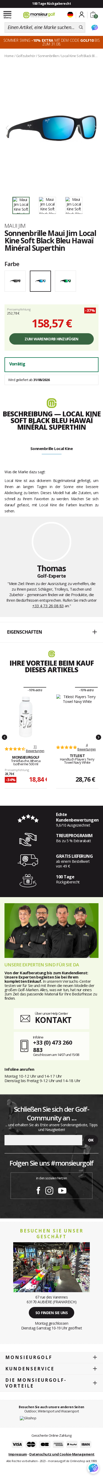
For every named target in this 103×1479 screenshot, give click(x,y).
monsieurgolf (28, 1357)
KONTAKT (53, 1019)
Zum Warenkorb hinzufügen (51, 338)
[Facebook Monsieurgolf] (38, 1190)
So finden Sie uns (51, 1312)
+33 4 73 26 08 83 (48, 605)
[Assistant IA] (95, 27)
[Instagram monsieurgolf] (49, 1190)
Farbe (11, 264)
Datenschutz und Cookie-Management (62, 1454)
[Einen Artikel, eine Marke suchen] (81, 27)
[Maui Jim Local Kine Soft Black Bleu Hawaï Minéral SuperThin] (51, 128)
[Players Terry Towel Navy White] (77, 716)
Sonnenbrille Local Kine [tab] (51, 448)
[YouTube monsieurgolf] (62, 1190)
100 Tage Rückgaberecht (51, 3)
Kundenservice (29, 1369)
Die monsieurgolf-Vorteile (36, 1383)
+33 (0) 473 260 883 (52, 1046)
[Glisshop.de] (28, 1418)
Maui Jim (15, 225)
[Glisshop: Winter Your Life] (39, 15)
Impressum (17, 1454)
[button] (51, 632)
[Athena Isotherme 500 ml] (26, 716)
